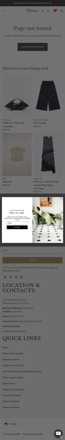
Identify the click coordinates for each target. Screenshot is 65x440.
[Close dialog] (61, 198)
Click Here (17, 227)
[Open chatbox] (58, 434)
